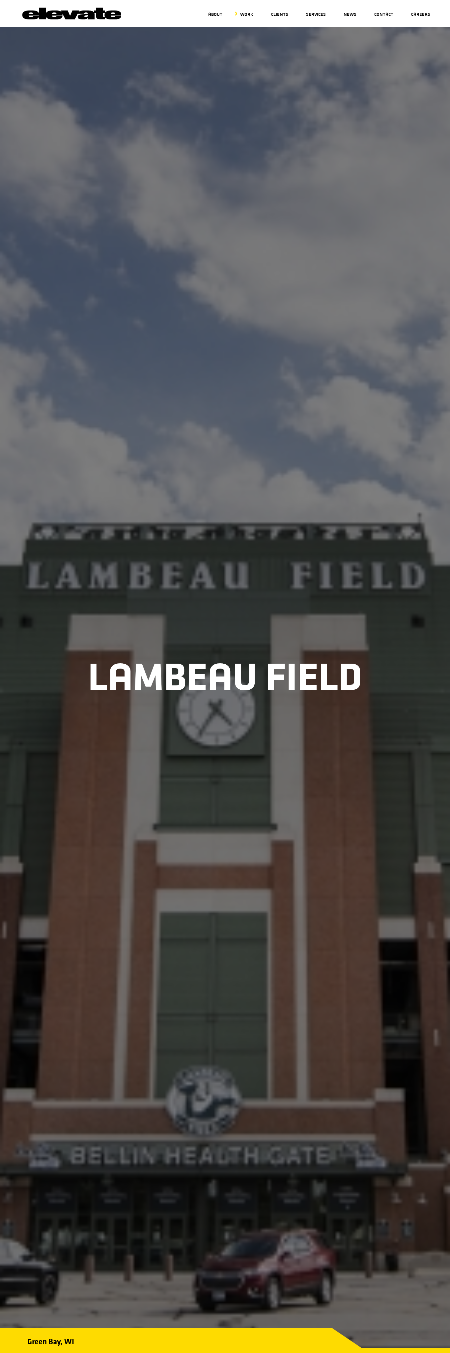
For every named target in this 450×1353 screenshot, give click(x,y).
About (215, 14)
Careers (420, 14)
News (350, 14)
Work (246, 14)
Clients (279, 14)
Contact (383, 14)
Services (316, 14)
